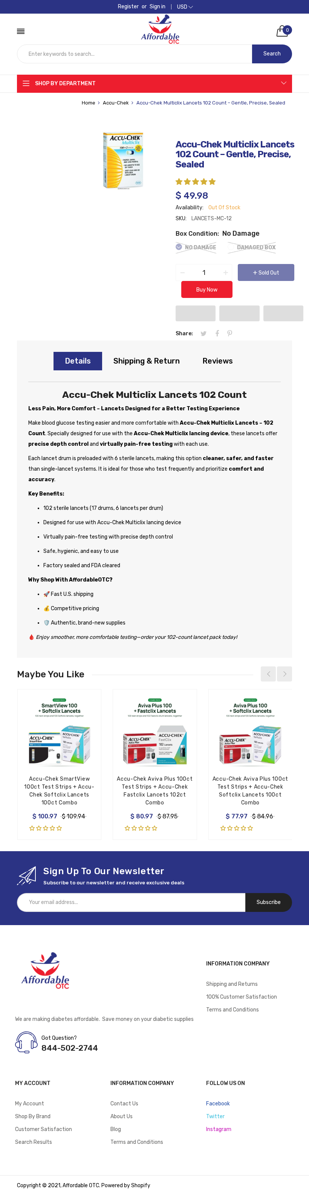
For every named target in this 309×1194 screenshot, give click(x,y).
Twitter (215, 1116)
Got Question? (59, 1038)
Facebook (218, 1103)
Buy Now (206, 290)
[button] (196, 182)
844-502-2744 (69, 1048)
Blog (115, 1129)
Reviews (217, 360)
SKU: (181, 218)
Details (78, 360)
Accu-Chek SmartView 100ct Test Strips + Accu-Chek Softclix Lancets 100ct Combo (59, 791)
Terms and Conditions (232, 1010)
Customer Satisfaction (43, 1129)
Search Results (33, 1142)
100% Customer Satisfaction (241, 997)
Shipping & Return (146, 360)
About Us (121, 1116)
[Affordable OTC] (160, 21)
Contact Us (124, 1103)
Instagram (218, 1129)
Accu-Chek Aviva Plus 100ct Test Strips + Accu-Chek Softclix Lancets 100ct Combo (250, 791)
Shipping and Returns (232, 984)
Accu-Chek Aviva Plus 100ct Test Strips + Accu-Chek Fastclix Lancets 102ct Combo (155, 791)
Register (128, 6)
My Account (29, 1103)
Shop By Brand (32, 1116)
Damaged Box (256, 247)
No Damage (200, 247)
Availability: (189, 207)
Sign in (157, 6)
